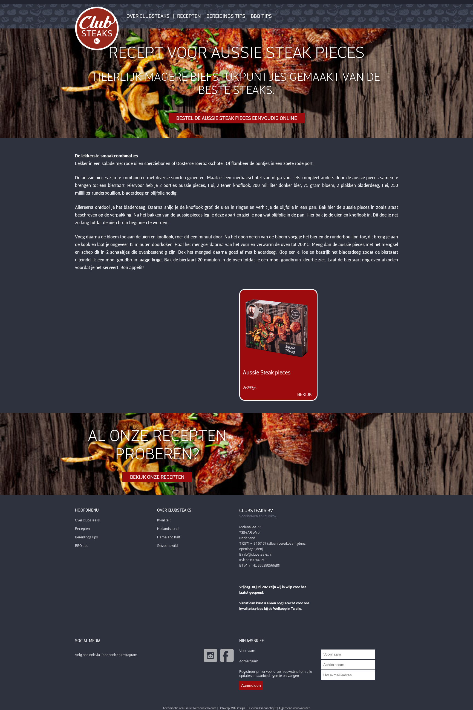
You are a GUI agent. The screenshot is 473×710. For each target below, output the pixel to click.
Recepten (189, 16)
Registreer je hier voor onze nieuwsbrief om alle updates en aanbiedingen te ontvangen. (275, 673)
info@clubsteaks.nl (257, 554)
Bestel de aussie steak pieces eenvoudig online (236, 118)
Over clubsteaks (147, 16)
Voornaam (247, 651)
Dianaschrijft (267, 708)
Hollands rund (167, 529)
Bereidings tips (225, 16)
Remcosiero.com (205, 708)
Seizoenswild (167, 546)
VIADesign (238, 708)
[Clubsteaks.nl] (97, 28)
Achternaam (248, 661)
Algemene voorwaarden (294, 708)
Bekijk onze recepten (157, 477)
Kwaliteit (164, 520)
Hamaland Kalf (168, 537)
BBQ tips (261, 16)
